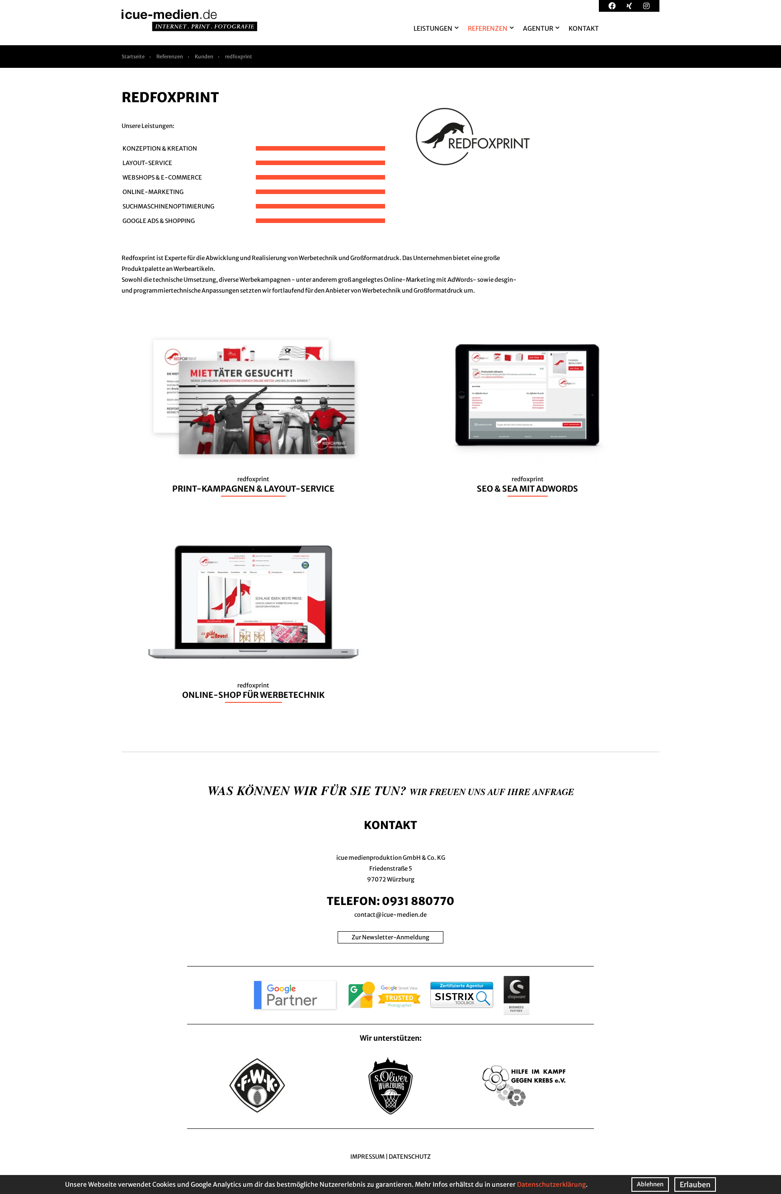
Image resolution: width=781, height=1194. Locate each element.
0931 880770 (418, 901)
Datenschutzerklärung (551, 1184)
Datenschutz (410, 1157)
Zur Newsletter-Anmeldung (390, 937)
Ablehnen (650, 1184)
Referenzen (169, 56)
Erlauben (695, 1184)
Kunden (204, 56)
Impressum (367, 1157)
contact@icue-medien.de (390, 915)
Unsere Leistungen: (148, 126)
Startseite (133, 56)
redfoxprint (238, 56)
